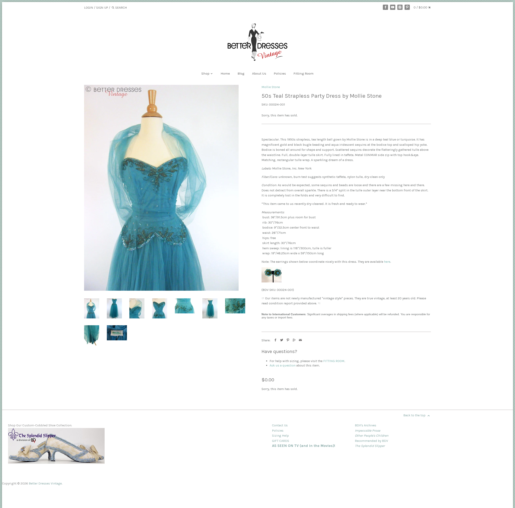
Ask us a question (283, 365)
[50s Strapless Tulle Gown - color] (91, 335)
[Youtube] (392, 7)
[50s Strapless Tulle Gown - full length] (114, 308)
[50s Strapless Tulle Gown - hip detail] (185, 305)
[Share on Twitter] (282, 340)
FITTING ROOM (333, 361)
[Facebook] (385, 7)
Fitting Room (304, 73)
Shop (205, 73)
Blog (241, 73)
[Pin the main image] (288, 340)
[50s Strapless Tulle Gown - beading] (235, 305)
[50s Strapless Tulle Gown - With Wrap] (161, 188)
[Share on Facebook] (275, 340)
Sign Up (102, 7)
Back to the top (414, 415)
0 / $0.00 (421, 7)
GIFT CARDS (280, 441)
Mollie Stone (271, 87)
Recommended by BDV (371, 441)
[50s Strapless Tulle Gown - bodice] (159, 308)
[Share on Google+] (294, 340)
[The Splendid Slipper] (56, 463)
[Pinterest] (407, 7)
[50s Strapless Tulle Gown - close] (136, 308)
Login (88, 7)
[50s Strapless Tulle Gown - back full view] (209, 308)
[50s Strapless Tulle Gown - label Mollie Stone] (117, 332)
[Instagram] (400, 7)
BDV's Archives (365, 425)
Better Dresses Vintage (45, 483)
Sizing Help (280, 435)
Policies (280, 73)
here (387, 262)
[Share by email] (300, 340)
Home (225, 73)
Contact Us (280, 425)
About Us (259, 73)
